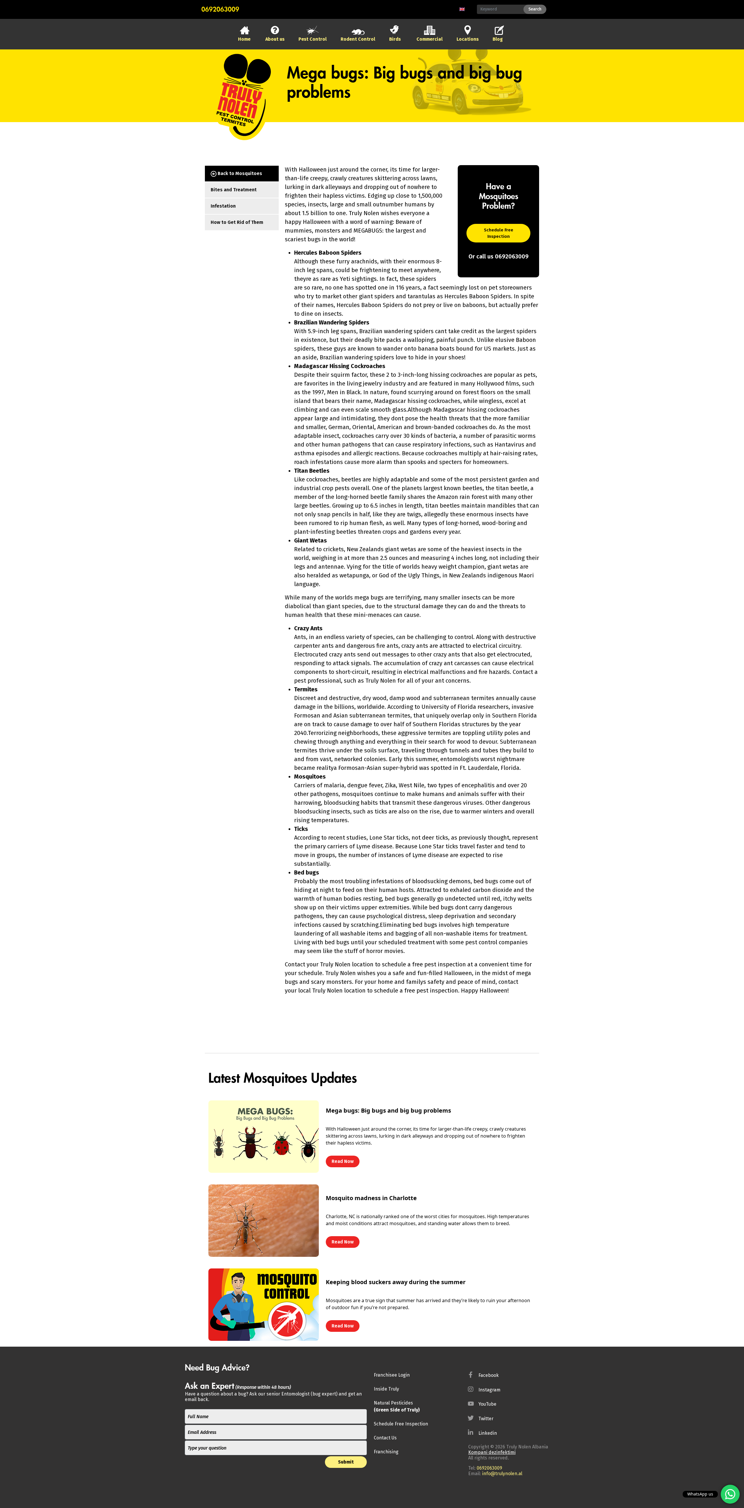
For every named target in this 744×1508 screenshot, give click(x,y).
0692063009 (220, 9)
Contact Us (385, 1438)
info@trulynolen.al (502, 1473)
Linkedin (487, 1433)
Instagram (489, 1390)
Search (534, 9)
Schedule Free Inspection (498, 233)
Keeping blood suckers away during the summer (396, 1282)
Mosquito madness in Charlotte (371, 1198)
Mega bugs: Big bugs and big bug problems (388, 1110)
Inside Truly (386, 1389)
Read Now (343, 1161)
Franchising (386, 1452)
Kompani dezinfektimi (492, 1452)
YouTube (487, 1404)
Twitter (485, 1418)
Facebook (488, 1375)
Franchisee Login (392, 1375)
